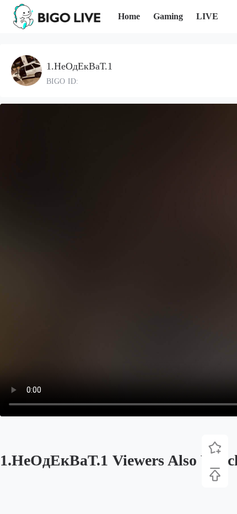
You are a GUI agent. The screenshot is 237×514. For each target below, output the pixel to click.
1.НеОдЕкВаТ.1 (79, 66)
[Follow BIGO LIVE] (215, 448)
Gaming (168, 16)
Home (129, 16)
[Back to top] (215, 474)
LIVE (207, 16)
